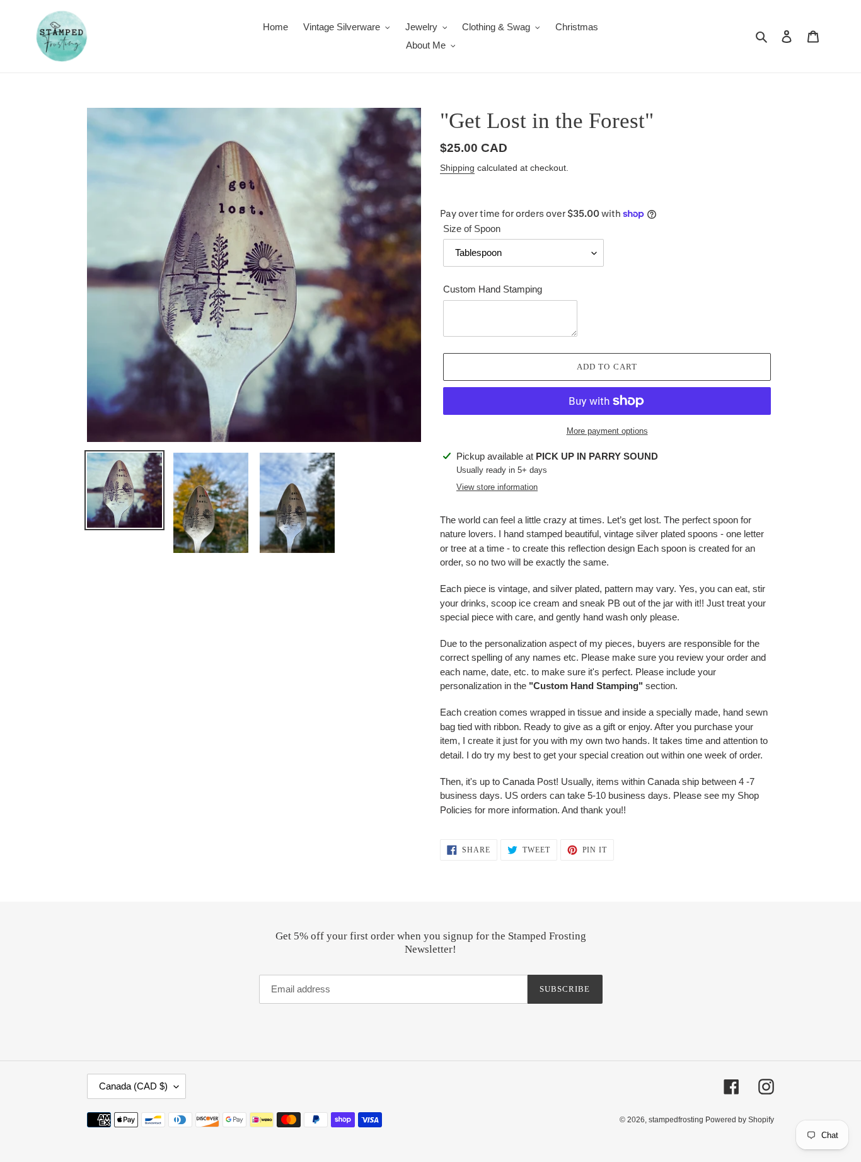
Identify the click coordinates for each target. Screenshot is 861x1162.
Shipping (457, 168)
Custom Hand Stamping (492, 289)
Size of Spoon (471, 228)
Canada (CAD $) (133, 1086)
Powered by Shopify (739, 1119)
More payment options (607, 431)
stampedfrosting (677, 1119)
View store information (497, 487)
